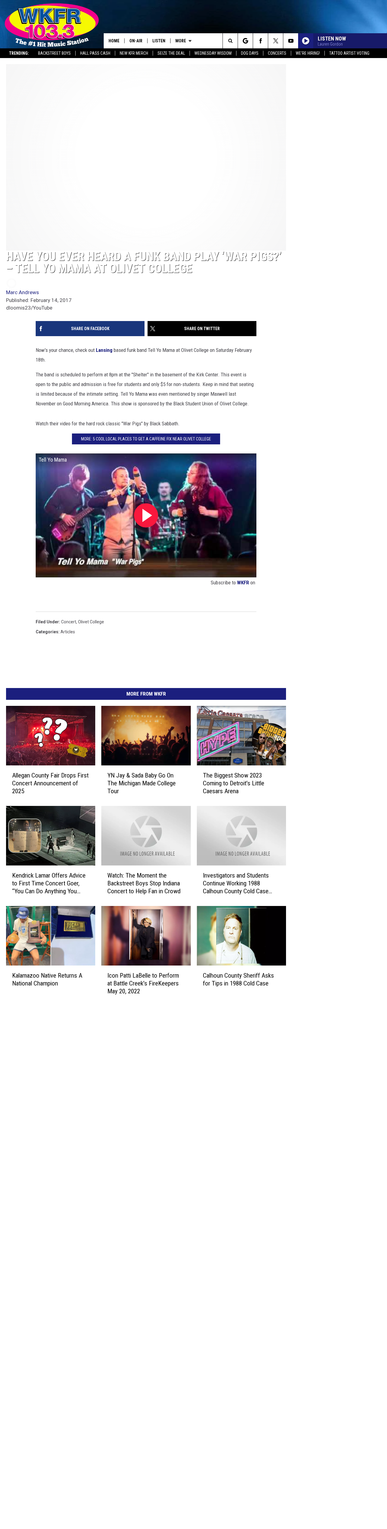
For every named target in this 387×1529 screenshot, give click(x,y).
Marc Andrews (22, 292)
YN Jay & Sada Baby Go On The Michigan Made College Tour (141, 783)
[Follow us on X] (275, 40)
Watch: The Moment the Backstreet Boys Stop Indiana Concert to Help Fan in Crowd (143, 883)
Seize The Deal (171, 53)
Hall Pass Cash (95, 53)
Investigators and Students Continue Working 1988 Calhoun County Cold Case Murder (236, 883)
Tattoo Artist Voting (349, 53)
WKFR (243, 582)
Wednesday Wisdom (213, 53)
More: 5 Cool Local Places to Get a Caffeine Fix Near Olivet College (146, 439)
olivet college (91, 621)
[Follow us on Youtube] (290, 40)
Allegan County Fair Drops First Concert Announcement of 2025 (50, 783)
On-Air (135, 40)
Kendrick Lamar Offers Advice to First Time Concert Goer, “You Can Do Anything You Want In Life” (49, 883)
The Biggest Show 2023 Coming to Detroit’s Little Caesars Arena (233, 783)
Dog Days (250, 53)
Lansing (104, 350)
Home (114, 40)
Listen (158, 40)
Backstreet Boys (54, 53)
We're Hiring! (308, 53)
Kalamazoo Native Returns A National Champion (47, 979)
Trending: (19, 53)
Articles (67, 631)
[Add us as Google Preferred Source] (245, 40)
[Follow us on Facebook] (260, 40)
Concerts (277, 53)
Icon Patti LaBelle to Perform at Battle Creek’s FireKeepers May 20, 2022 (143, 983)
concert (68, 621)
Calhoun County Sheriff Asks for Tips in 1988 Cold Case (238, 979)
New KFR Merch (134, 53)
